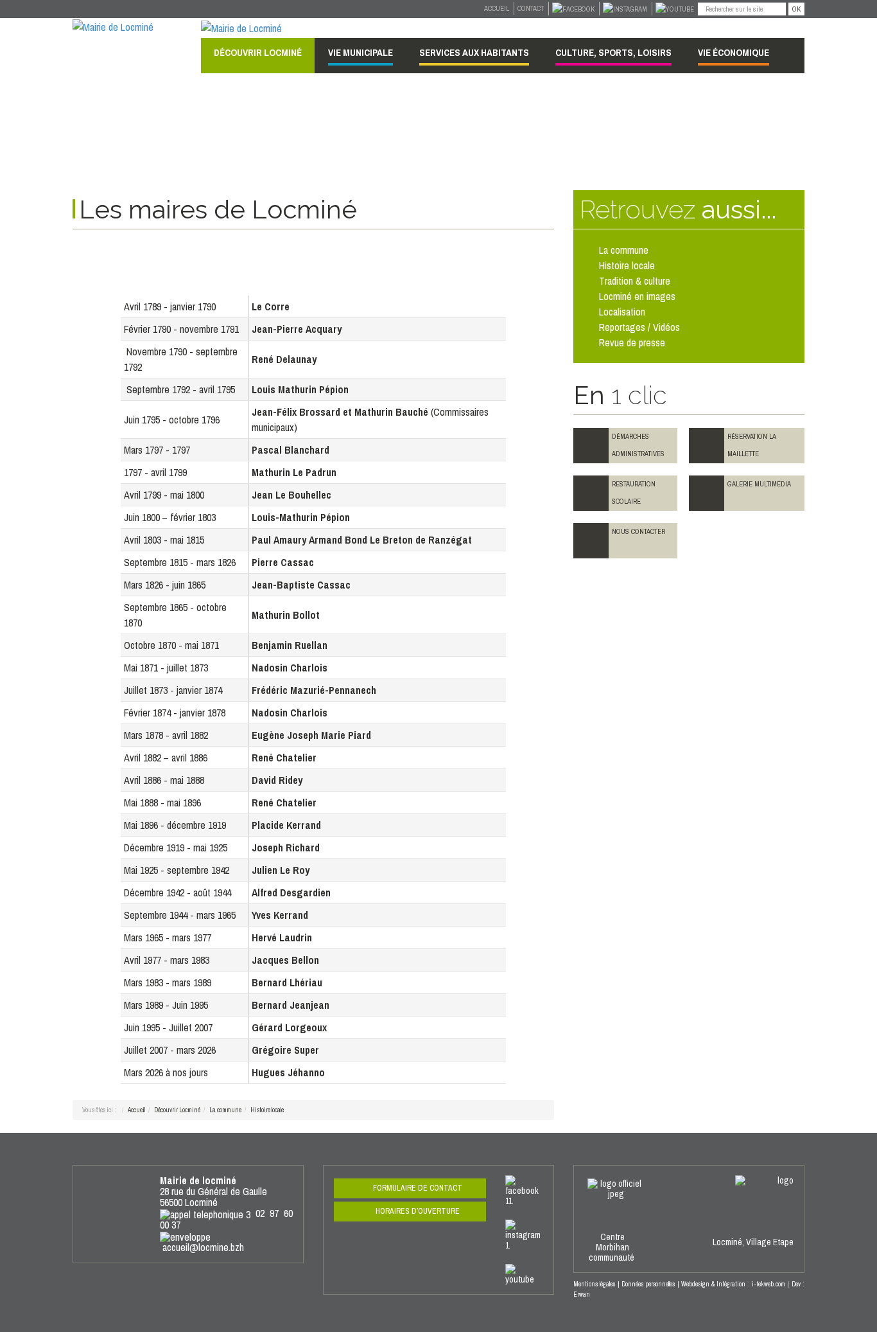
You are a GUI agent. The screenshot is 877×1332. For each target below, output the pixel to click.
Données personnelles (648, 1284)
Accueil (496, 8)
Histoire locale (627, 265)
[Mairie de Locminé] (113, 26)
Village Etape (770, 1242)
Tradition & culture (634, 281)
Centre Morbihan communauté (612, 1247)
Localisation (622, 312)
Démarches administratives (638, 445)
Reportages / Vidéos (639, 327)
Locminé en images (637, 296)
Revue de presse (632, 342)
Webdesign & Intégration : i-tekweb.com (733, 1284)
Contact (530, 8)
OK (796, 8)
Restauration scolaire (634, 492)
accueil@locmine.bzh (203, 1247)
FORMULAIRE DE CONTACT (417, 1188)
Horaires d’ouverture (418, 1211)
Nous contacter (638, 531)
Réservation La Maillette (751, 445)
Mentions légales (594, 1284)
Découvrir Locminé (177, 1110)
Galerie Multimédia (759, 483)
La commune (225, 1110)
